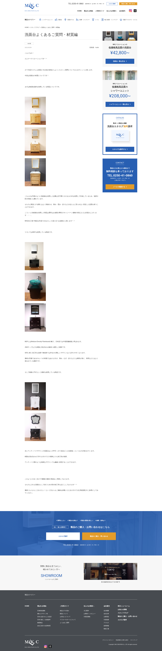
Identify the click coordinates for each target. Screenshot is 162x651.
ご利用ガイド (99, 11)
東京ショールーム (124, 606)
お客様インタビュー (90, 613)
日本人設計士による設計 (44, 616)
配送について (64, 613)
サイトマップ (133, 640)
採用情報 (106, 625)
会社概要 (106, 610)
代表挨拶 (106, 619)
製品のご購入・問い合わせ (128, 3)
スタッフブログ (123, 613)
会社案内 (122, 11)
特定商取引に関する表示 (122, 640)
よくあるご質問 (64, 622)
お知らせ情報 (122, 609)
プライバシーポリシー (108, 640)
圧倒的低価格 (41, 610)
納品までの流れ (64, 610)
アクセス (106, 622)
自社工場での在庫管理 (43, 625)
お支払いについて (65, 616)
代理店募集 (87, 616)
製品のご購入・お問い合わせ (127, 616)
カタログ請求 (112, 3)
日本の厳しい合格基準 (43, 619)
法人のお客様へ (111, 11)
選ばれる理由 (88, 11)
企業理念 (106, 616)
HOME (79, 11)
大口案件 (86, 610)
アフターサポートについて (68, 619)
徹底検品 (40, 622)
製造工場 (106, 628)
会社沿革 (106, 613)
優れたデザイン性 (42, 613)
